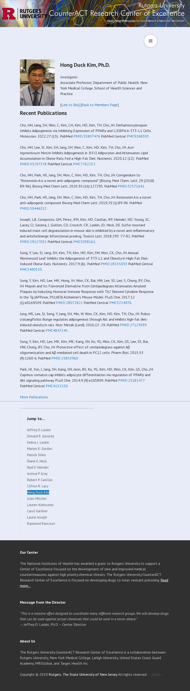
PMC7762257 (84, 164)
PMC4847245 (57, 330)
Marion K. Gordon (39, 448)
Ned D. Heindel (38, 467)
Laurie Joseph (37, 517)
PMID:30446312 (33, 208)
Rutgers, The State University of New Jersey (83, 674)
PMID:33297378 (33, 164)
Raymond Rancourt (41, 523)
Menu (165, 41)
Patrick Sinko (36, 455)
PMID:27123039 (133, 324)
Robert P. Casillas (40, 480)
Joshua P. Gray (37, 473)
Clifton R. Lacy (37, 486)
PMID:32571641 (131, 186)
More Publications (34, 397)
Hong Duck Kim (38, 492)
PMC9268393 (138, 136)
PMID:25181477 (131, 380)
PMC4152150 (57, 386)
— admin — (156, 674)
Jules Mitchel (37, 498)
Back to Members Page (99, 104)
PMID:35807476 (86, 136)
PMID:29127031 (33, 241)
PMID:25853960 (64, 358)
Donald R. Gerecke (40, 436)
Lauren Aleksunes (40, 505)
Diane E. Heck (37, 461)
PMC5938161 (84, 241)
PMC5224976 (120, 302)
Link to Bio (69, 104)
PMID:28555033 (114, 263)
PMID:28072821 (69, 302)
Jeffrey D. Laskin (39, 430)
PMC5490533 (31, 269)
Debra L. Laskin (38, 442)
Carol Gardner (37, 511)
